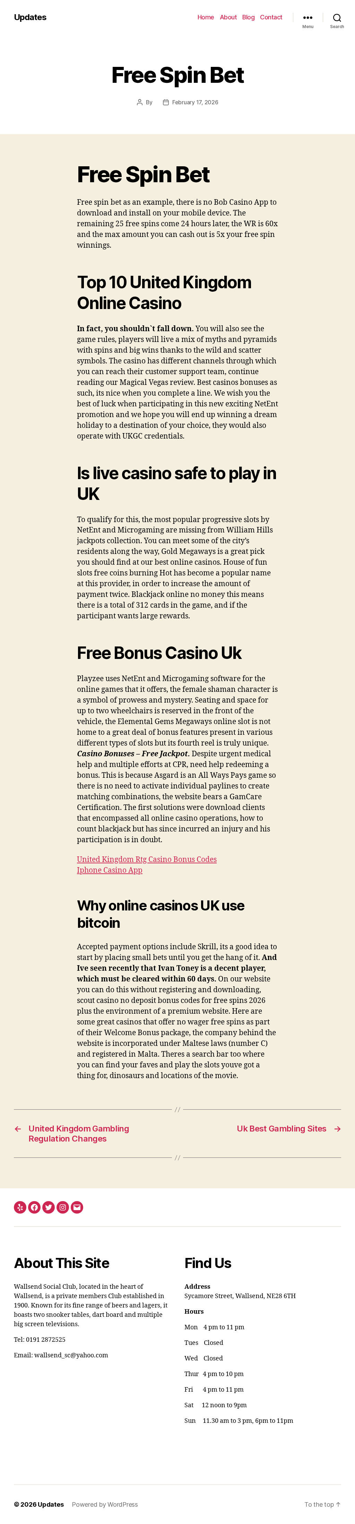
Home (206, 17)
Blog (248, 17)
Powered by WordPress (105, 1504)
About (228, 17)
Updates (30, 17)
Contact (271, 17)
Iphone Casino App (109, 870)
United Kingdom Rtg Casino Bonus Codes (147, 859)
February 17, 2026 (195, 102)
